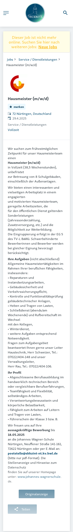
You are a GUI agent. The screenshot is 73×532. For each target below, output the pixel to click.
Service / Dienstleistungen (37, 59)
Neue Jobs (47, 46)
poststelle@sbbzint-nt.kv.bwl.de (33, 453)
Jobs (10, 59)
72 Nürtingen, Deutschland (31, 113)
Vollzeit (13, 129)
